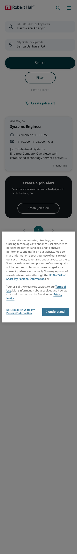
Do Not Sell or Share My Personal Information (20, 311)
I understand (55, 311)
